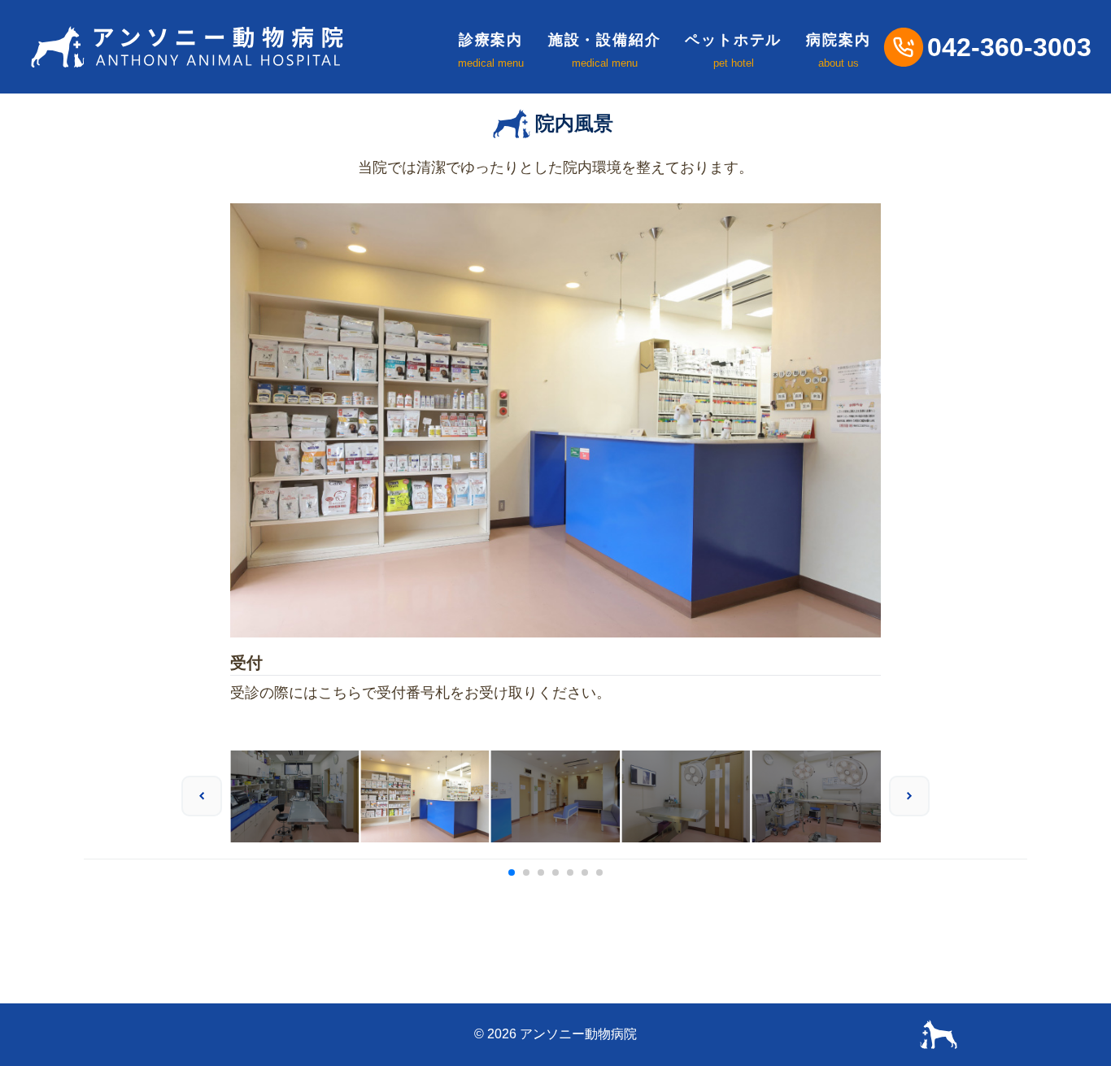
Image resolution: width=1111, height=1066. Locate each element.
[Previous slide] (201, 796)
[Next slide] (909, 796)
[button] (511, 872)
